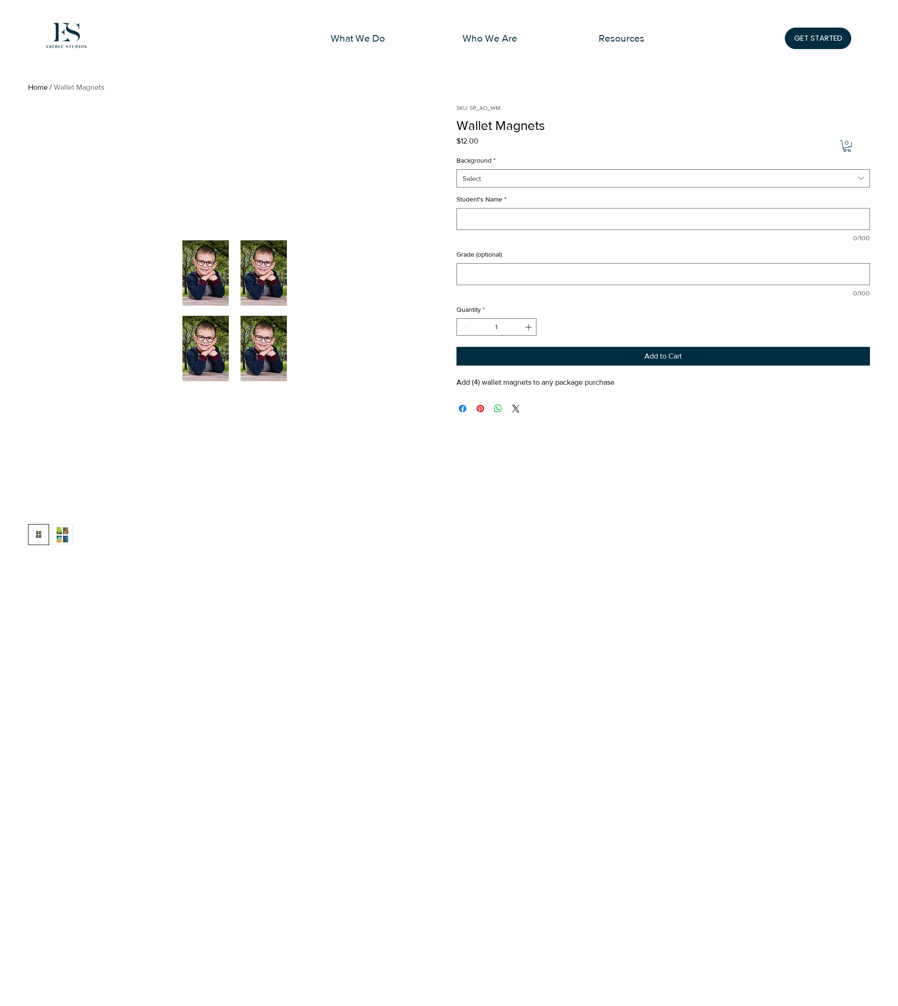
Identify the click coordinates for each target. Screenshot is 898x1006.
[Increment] (529, 327)
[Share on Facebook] (462, 408)
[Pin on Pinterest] (480, 408)
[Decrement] (464, 327)
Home (38, 87)
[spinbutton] (496, 327)
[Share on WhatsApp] (498, 408)
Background (476, 160)
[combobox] (663, 178)
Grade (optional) (479, 254)
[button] (358, 38)
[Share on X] (515, 408)
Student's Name (481, 199)
